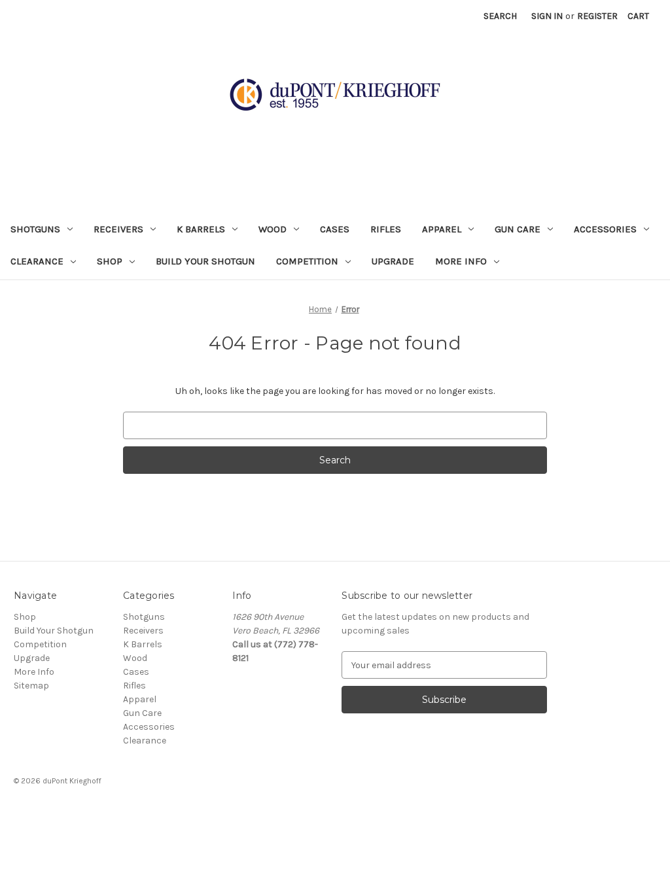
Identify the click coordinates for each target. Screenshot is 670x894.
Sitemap (31, 685)
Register (597, 16)
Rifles (385, 229)
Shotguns (35, 229)
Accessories (605, 229)
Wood (272, 229)
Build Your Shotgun (205, 261)
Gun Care (517, 229)
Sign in (547, 16)
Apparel (441, 229)
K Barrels (201, 229)
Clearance (36, 261)
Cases (334, 229)
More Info (461, 261)
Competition (307, 261)
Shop (109, 261)
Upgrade (393, 261)
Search (500, 16)
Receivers (118, 229)
